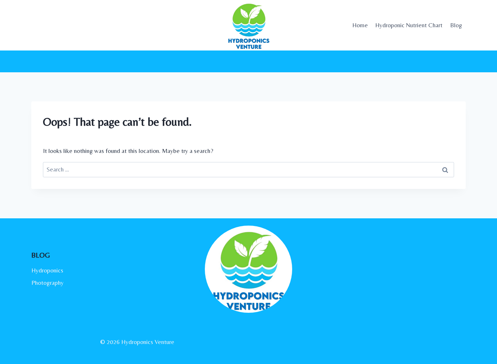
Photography (47, 282)
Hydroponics (47, 270)
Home (360, 25)
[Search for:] (248, 169)
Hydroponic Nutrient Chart (408, 25)
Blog (456, 25)
